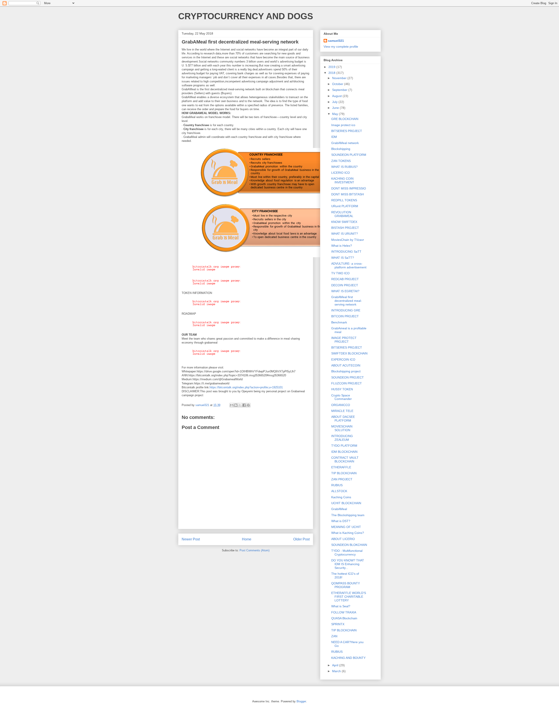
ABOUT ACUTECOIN (345, 365)
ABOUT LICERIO (343, 539)
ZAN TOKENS (341, 161)
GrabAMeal (339, 509)
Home (246, 539)
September (340, 90)
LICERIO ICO (340, 172)
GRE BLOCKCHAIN (344, 119)
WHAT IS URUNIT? (344, 233)
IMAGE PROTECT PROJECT (344, 339)
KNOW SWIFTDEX (344, 222)
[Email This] (231, 405)
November (339, 78)
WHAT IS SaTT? (342, 257)
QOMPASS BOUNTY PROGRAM (345, 585)
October (338, 84)
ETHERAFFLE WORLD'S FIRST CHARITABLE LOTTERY (348, 596)
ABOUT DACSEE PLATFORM (343, 418)
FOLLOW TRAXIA (343, 612)
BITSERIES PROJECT (346, 131)
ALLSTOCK (339, 491)
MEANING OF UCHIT (346, 527)
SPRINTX (337, 624)
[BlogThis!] (236, 405)
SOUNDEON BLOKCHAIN (349, 545)
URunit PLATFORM (344, 206)
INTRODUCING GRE (345, 310)
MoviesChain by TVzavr (347, 239)
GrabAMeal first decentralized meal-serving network (346, 300)
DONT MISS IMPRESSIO (348, 188)
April (335, 665)
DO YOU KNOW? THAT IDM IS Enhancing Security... (347, 564)
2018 (332, 73)
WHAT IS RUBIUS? (344, 166)
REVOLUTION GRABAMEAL (342, 214)
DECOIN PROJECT (344, 285)
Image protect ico (343, 125)
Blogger (301, 701)
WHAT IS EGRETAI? (345, 291)
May (335, 114)
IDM (334, 137)
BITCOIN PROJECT (345, 316)
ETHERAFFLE (341, 467)
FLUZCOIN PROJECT (346, 383)
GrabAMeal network (345, 143)
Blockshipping (340, 149)
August (337, 96)
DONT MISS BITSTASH (347, 194)
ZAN (334, 636)
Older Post (301, 539)
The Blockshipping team (347, 515)
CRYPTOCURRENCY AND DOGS (245, 16)
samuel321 (336, 40)
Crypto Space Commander (341, 397)
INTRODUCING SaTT (346, 251)
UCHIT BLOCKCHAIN (346, 503)
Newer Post (191, 539)
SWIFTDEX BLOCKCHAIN (349, 353)
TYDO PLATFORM (344, 445)
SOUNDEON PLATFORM (348, 154)
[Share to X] (240, 405)
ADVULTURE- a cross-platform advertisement (348, 265)
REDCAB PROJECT (345, 279)
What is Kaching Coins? (347, 533)
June (336, 107)
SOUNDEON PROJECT (347, 377)
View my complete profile (341, 46)
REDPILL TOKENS (344, 200)
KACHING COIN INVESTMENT (342, 180)
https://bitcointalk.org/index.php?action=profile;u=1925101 (246, 387)
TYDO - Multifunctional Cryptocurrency (346, 552)
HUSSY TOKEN (342, 389)
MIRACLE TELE (342, 411)
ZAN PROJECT (341, 479)
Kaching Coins (341, 497)
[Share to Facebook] (244, 405)
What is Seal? (340, 606)
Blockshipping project (346, 371)
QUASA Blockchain (344, 618)
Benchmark (339, 322)
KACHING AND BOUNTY (348, 658)
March (337, 671)
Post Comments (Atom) (254, 550)
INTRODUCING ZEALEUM (342, 437)
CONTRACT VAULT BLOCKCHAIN (345, 459)
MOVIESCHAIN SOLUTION (341, 428)
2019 (332, 67)
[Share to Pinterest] (248, 405)
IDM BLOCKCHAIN (344, 451)
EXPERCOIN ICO (343, 359)
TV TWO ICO (340, 273)
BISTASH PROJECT (345, 227)
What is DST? (340, 521)
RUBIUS (337, 485)
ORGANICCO (340, 405)
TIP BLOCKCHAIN (344, 473)
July (335, 102)
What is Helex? (341, 245)
